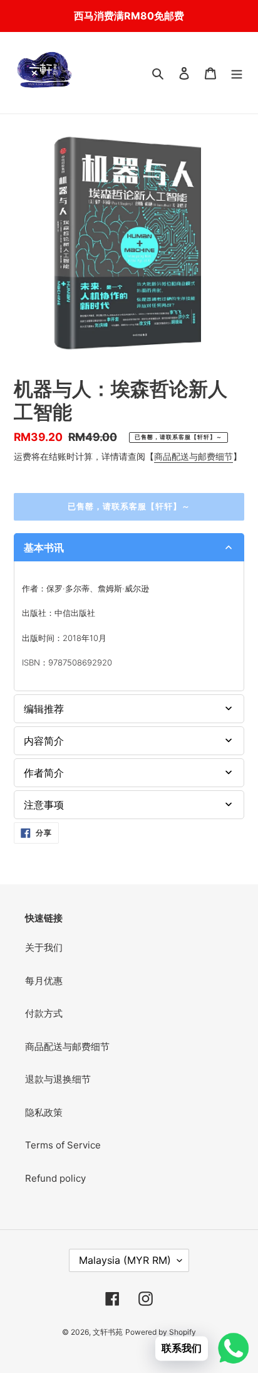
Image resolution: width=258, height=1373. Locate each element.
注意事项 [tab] (44, 804)
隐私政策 (44, 1112)
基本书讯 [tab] (44, 547)
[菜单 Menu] (237, 73)
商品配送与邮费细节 (193, 456)
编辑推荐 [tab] (44, 708)
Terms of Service (63, 1145)
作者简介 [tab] (44, 772)
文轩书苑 (108, 1332)
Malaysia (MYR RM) (125, 1260)
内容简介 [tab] (44, 740)
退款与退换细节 (58, 1079)
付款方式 (44, 1013)
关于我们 (44, 947)
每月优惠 (44, 981)
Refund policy (55, 1178)
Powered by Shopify (160, 1332)
